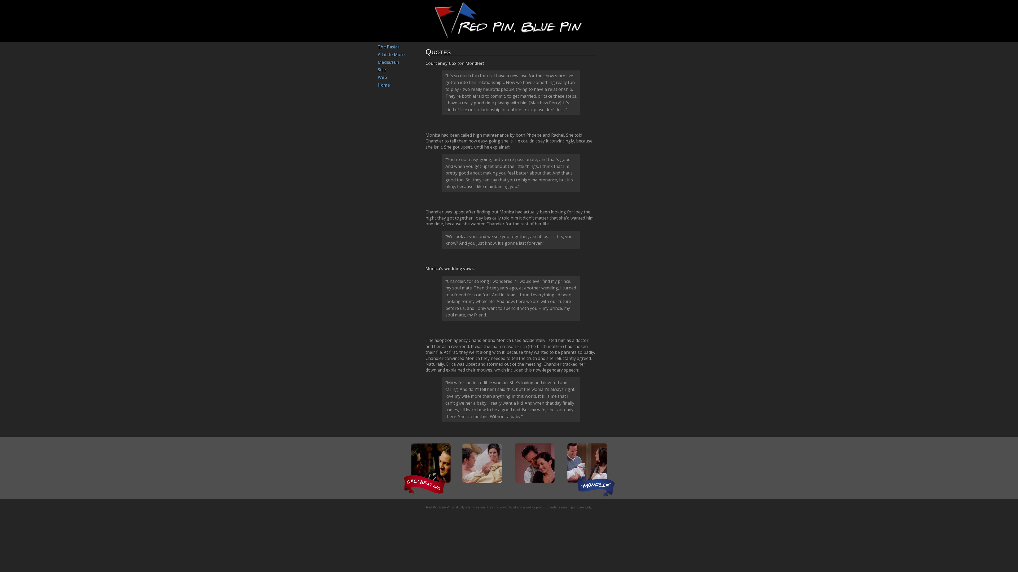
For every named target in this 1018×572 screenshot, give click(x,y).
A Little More (391, 54)
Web (382, 77)
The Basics (389, 47)
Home (384, 85)
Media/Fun (388, 62)
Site (382, 70)
